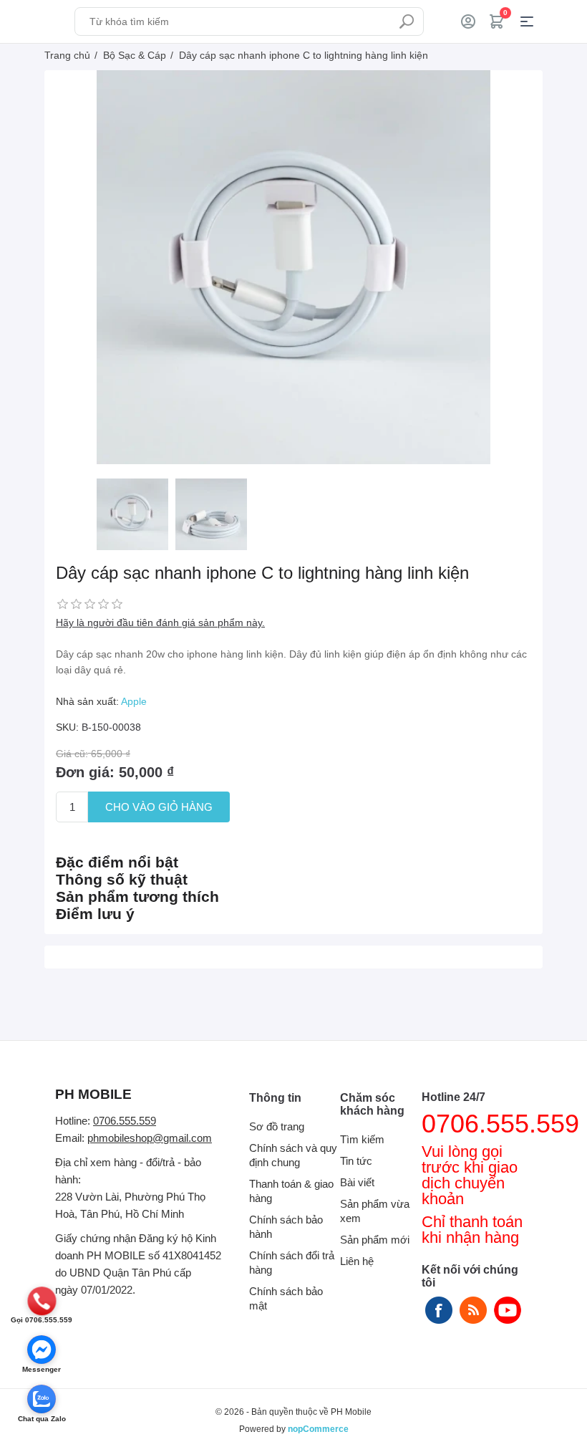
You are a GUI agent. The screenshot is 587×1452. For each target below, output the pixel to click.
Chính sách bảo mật (286, 1298)
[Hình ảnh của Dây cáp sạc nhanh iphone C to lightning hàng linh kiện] (132, 514)
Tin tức (356, 1161)
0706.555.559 (124, 1121)
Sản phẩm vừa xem (374, 1211)
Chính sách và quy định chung (293, 1155)
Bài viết (357, 1182)
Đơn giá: (85, 772)
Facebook (438, 1310)
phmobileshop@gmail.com (149, 1138)
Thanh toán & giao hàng (291, 1191)
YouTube (507, 1310)
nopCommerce (318, 1429)
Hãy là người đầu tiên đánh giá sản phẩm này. (160, 622)
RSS (473, 1310)
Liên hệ (357, 1261)
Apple (134, 701)
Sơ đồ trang (276, 1126)
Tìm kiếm (406, 21)
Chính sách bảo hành (286, 1226)
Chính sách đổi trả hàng (291, 1262)
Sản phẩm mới (374, 1240)
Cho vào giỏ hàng (159, 807)
